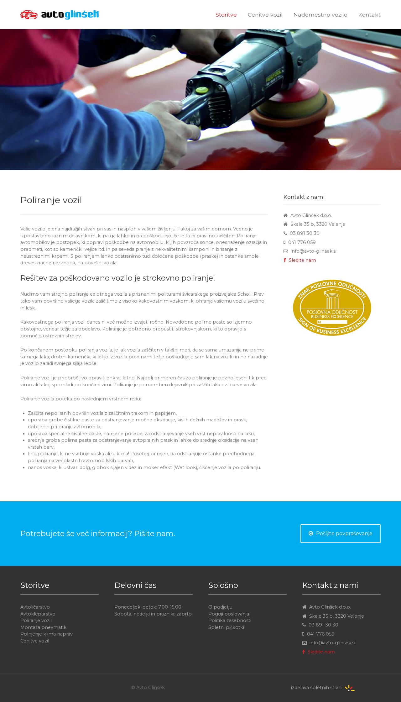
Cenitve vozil (34, 641)
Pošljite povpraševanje (344, 533)
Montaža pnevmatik (43, 627)
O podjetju (220, 607)
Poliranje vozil (36, 620)
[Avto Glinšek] (50, 10)
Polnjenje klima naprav (46, 634)
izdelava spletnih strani (316, 687)
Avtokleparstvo (37, 614)
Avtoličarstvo (35, 607)
